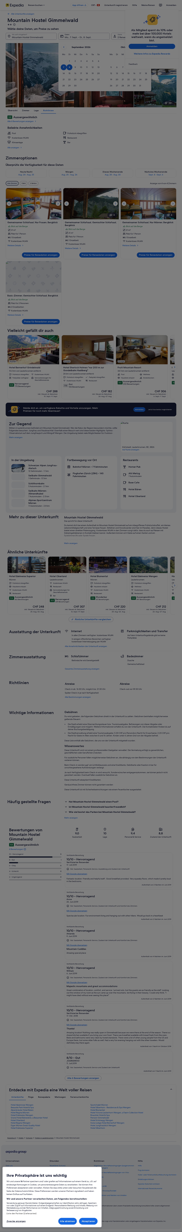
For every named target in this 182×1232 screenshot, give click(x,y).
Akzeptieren (88, 1221)
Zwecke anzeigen (16, 1221)
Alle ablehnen (67, 1221)
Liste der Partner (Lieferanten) (21, 1213)
